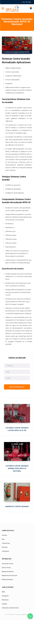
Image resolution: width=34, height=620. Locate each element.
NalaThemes (25, 614)
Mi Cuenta (4, 547)
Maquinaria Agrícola (7, 579)
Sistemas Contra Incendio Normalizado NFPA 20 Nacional (17, 468)
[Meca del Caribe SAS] (12, 8)
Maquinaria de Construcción (9, 575)
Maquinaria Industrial (7, 571)
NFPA (3, 592)
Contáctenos (5, 551)
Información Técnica (7, 563)
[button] (30, 616)
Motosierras (5, 600)
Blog (3, 539)
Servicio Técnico (6, 567)
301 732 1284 (27, 2)
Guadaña (4, 604)
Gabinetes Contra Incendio (17, 506)
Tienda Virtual (6, 543)
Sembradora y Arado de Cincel (10, 608)
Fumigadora (5, 596)
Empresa (4, 535)
